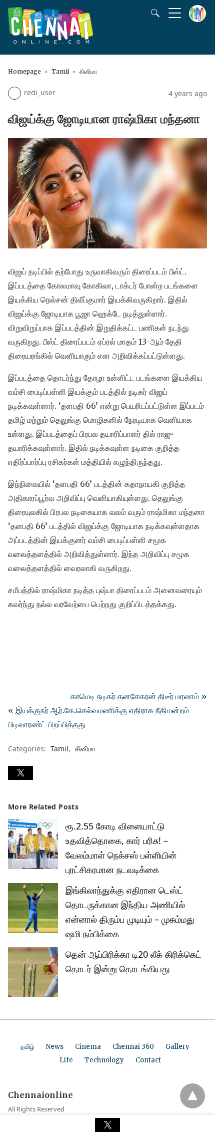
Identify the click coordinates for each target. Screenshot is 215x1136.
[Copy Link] (64, 632)
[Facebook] (16, 632)
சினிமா (88, 71)
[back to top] (192, 1095)
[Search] (153, 13)
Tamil (60, 71)
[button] (20, 773)
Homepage (24, 71)
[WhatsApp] (48, 632)
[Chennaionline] (50, 40)
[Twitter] (32, 632)
